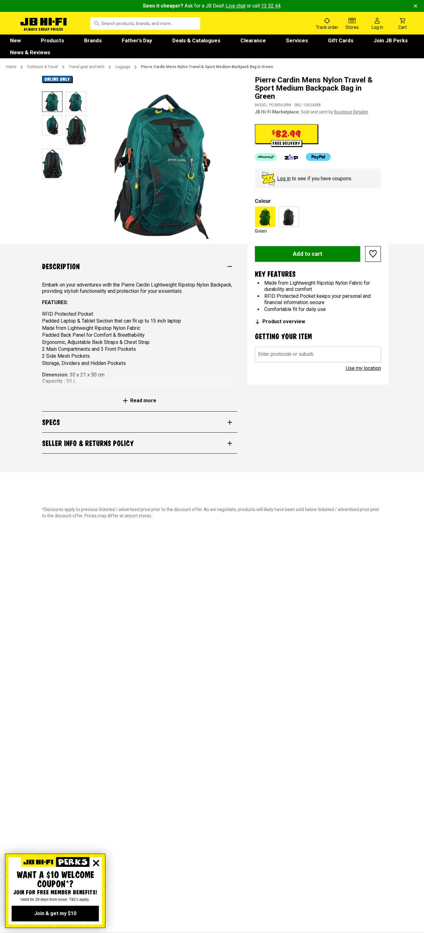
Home (11, 67)
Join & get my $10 (55, 913)
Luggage (122, 67)
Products (52, 40)
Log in (284, 179)
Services (297, 40)
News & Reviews (30, 52)
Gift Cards (340, 40)
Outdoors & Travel (42, 67)
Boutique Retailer (351, 111)
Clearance (253, 40)
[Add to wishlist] (373, 254)
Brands (93, 40)
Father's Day (137, 40)
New (15, 40)
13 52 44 (271, 6)
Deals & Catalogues (196, 40)
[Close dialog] (96, 863)
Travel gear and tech (87, 67)
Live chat (235, 6)
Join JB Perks (390, 40)
